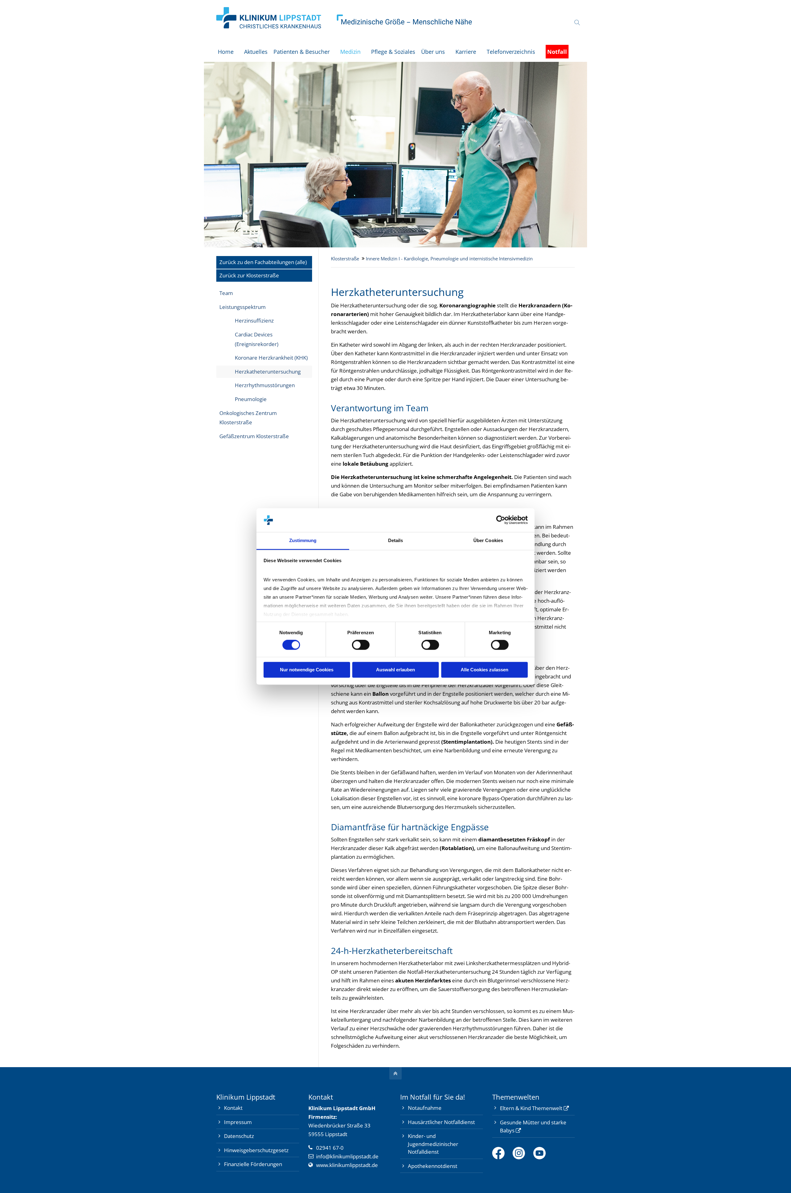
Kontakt (233, 1107)
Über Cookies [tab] (488, 540)
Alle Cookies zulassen (484, 669)
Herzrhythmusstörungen (265, 385)
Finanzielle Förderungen (253, 1164)
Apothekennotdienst (432, 1165)
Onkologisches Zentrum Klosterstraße (248, 417)
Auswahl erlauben (395, 669)
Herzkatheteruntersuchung (268, 371)
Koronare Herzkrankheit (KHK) (271, 357)
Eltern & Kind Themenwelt (531, 1108)
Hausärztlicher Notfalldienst (441, 1122)
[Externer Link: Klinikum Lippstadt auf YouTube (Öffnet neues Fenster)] (543, 1153)
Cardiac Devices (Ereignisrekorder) (256, 339)
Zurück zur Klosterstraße (249, 275)
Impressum (238, 1122)
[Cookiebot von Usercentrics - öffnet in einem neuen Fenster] (501, 520)
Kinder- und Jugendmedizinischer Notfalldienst (433, 1143)
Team (226, 293)
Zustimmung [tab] (303, 540)
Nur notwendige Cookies (306, 669)
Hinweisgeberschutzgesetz (256, 1150)
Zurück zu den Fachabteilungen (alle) (263, 262)
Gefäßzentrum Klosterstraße (254, 436)
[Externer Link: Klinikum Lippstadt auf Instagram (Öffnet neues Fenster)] (523, 1153)
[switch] (361, 645)
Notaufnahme (425, 1107)
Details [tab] (395, 540)
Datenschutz (239, 1136)
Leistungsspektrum (242, 306)
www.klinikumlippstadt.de (347, 1165)
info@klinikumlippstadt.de (347, 1156)
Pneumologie (251, 399)
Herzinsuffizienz (254, 320)
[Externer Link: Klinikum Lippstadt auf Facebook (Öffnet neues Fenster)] (502, 1153)
